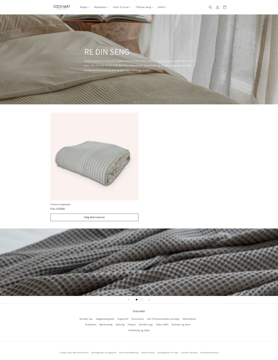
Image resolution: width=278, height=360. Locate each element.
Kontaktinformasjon (209, 352)
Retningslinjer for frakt (168, 352)
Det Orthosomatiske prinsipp (163, 318)
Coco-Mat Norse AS (76, 352)
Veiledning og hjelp (139, 330)
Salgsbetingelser (105, 318)
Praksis (132, 324)
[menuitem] (85, 7)
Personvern (137, 318)
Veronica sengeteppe (60, 204)
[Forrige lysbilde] (128, 299)
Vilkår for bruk (148, 352)
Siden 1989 (162, 324)
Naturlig (120, 324)
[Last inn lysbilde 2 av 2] (141, 299)
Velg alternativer (94, 217)
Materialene (189, 318)
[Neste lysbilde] (149, 299)
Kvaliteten (90, 324)
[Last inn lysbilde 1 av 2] (136, 299)
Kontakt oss (86, 318)
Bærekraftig (106, 324)
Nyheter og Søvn (181, 324)
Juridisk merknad (189, 352)
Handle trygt (146, 324)
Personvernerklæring (128, 352)
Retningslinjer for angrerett (103, 352)
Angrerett (123, 318)
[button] (210, 7)
